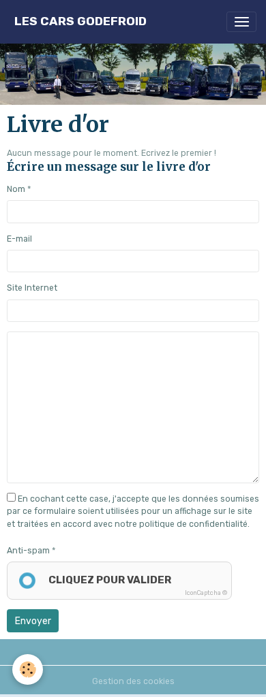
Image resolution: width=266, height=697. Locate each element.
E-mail (19, 239)
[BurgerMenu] (241, 22)
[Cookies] (27, 669)
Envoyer (33, 621)
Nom (16, 189)
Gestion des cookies (133, 681)
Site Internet (32, 288)
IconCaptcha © (206, 592)
